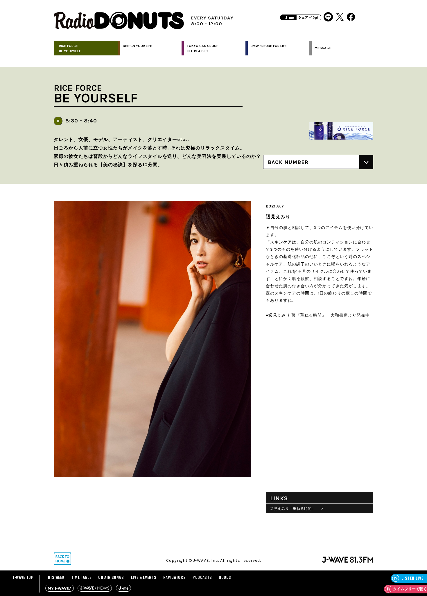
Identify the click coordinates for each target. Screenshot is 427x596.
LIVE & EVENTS (143, 577)
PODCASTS (202, 577)
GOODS (225, 577)
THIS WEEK (55, 577)
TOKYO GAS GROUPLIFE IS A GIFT (202, 48)
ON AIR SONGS (111, 577)
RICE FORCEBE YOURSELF (70, 48)
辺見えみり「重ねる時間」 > (296, 509)
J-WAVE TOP (23, 577)
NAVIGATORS (174, 577)
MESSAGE (323, 48)
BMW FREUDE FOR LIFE (269, 46)
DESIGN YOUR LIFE (137, 46)
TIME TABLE (81, 577)
